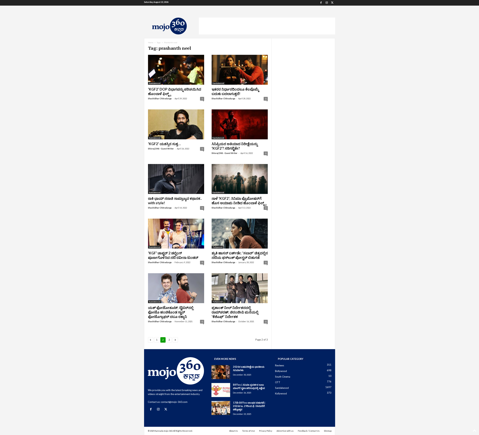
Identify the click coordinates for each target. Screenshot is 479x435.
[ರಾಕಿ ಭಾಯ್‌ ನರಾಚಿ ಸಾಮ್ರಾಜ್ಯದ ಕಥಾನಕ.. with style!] (176, 179)
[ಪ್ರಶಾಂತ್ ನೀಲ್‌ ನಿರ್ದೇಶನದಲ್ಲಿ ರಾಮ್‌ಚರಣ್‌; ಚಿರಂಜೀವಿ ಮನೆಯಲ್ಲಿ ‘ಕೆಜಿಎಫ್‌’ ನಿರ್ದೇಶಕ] (240, 288)
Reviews (279, 365)
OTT (277, 382)
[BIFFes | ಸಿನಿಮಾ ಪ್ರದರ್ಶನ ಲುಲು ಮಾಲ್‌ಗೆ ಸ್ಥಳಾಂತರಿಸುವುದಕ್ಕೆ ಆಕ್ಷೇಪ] (220, 390)
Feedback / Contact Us (309, 431)
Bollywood (281, 371)
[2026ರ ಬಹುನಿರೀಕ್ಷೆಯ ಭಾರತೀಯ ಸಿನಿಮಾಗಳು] (220, 372)
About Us (233, 431)
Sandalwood (154, 83)
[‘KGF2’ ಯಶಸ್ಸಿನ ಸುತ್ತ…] (176, 124)
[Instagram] (326, 3)
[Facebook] (321, 3)
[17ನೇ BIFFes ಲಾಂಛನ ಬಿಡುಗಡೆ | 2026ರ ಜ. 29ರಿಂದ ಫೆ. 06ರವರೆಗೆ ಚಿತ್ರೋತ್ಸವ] (220, 408)
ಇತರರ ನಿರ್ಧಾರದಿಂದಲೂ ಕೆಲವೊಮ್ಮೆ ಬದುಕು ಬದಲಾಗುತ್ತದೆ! (235, 91)
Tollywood (217, 247)
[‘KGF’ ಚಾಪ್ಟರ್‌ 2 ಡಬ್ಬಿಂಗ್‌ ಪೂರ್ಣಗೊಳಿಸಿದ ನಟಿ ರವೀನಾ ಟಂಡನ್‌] (176, 234)
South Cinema (282, 376)
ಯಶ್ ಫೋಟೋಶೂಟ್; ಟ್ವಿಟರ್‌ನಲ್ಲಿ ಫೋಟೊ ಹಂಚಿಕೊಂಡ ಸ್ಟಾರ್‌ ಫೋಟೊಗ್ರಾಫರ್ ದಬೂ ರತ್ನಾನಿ (170, 312)
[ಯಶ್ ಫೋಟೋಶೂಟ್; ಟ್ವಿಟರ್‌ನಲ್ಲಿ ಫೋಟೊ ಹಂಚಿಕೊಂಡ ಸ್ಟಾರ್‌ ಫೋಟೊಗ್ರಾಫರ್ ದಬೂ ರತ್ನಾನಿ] (176, 288)
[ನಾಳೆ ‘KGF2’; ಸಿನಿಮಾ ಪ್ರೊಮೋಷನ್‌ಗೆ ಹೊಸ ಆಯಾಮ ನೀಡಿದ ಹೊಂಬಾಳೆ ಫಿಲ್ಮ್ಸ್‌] (240, 179)
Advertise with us (285, 431)
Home (150, 42)
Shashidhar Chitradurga (160, 98)
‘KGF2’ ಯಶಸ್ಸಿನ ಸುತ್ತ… (164, 144)
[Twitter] (332, 3)
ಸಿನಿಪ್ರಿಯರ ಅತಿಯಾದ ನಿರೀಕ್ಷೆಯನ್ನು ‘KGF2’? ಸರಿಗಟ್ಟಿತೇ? (235, 146)
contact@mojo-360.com (174, 401)
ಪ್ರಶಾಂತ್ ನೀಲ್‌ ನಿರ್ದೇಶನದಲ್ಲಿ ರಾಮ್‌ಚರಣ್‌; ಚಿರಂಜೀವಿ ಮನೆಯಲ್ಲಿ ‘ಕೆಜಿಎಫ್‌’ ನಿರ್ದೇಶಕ (235, 312)
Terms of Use (248, 431)
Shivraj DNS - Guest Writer (161, 148)
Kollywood (281, 393)
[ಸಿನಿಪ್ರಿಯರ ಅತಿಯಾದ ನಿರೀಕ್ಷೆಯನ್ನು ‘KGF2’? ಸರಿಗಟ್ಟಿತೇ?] (240, 124)
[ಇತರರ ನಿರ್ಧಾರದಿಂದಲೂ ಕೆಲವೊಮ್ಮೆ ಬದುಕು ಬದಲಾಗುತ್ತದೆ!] (240, 70)
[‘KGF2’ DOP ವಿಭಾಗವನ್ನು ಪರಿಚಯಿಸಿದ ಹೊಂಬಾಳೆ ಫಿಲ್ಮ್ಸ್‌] (176, 70)
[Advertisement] (267, 26)
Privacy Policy (265, 431)
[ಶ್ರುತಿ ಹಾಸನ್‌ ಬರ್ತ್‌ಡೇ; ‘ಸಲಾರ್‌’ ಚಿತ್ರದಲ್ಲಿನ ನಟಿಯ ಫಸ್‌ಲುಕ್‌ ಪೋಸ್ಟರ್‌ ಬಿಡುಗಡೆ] (240, 234)
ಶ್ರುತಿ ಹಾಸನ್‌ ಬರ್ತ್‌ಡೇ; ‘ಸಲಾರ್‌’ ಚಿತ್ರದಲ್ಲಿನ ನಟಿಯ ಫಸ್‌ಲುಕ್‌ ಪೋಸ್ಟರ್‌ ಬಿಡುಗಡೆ (240, 255)
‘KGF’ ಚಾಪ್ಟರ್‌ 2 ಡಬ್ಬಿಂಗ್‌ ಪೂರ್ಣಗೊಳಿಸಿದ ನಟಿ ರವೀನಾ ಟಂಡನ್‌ (173, 255)
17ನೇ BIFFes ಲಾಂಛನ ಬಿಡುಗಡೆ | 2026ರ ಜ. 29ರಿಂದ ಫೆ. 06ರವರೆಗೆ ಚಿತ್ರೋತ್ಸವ (249, 406)
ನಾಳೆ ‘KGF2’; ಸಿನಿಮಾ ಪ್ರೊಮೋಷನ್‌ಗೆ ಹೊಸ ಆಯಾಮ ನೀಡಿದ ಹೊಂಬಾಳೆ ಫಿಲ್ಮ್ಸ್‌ (239, 200)
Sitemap (328, 431)
